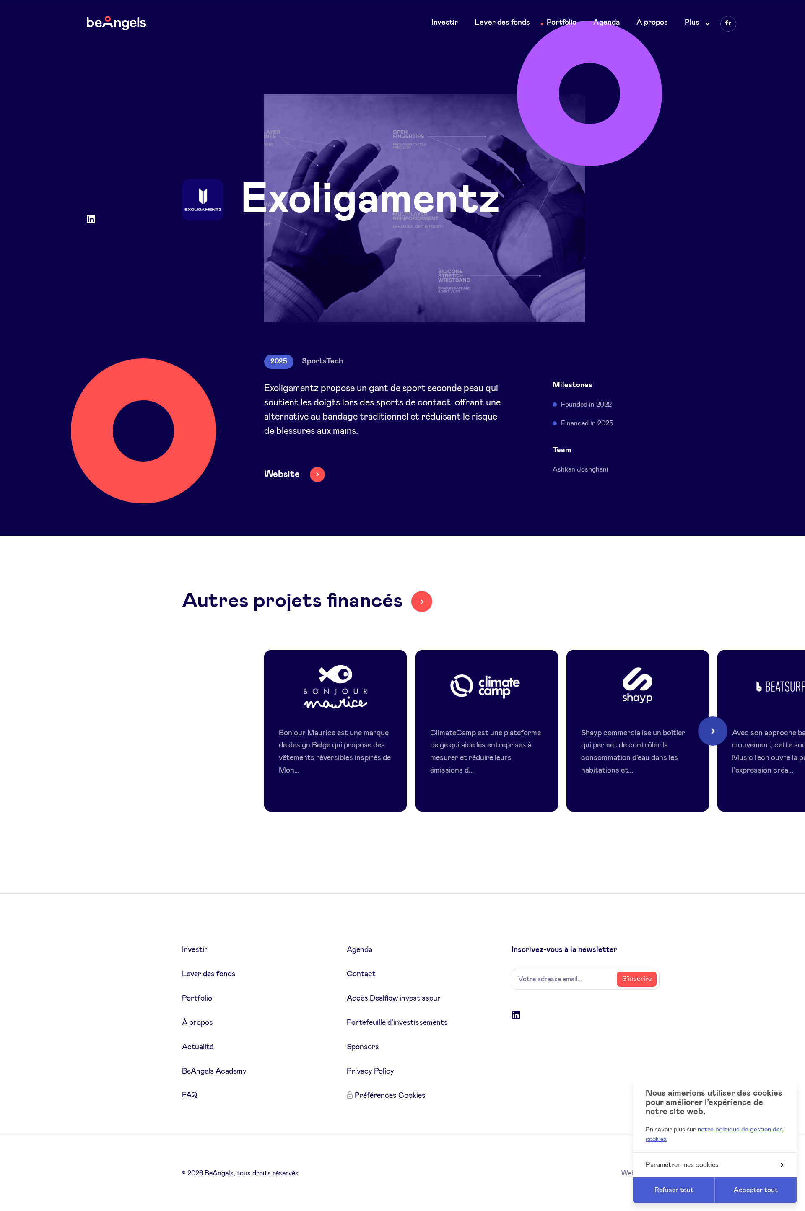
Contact (361, 974)
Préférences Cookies (390, 1095)
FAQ (189, 1095)
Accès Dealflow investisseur (394, 998)
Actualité (197, 1047)
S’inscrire (637, 978)
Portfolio (561, 22)
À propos (652, 22)
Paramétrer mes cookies (682, 1165)
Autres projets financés (292, 601)
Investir (444, 22)
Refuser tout (673, 1190)
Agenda (606, 22)
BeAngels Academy (214, 1071)
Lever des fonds (502, 22)
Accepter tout (756, 1190)
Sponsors (363, 1047)
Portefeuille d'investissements (397, 1023)
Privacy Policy (370, 1071)
